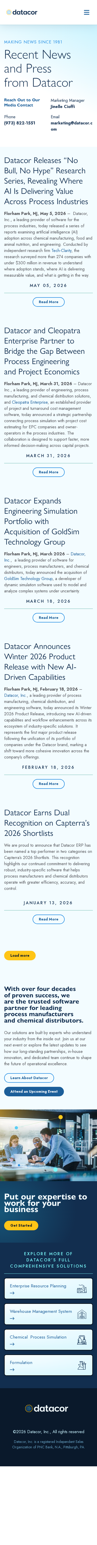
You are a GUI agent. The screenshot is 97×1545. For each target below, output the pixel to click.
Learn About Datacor (29, 1077)
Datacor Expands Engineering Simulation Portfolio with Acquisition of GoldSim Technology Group (41, 521)
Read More (48, 301)
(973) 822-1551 (19, 123)
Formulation (21, 1363)
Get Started (21, 1225)
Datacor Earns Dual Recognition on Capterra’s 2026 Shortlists (47, 823)
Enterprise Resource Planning (38, 1286)
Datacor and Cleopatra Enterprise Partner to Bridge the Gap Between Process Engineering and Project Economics (44, 351)
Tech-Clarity (61, 251)
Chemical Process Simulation (38, 1337)
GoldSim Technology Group (28, 579)
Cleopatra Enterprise (30, 402)
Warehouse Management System (41, 1312)
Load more (19, 955)
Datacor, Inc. (15, 695)
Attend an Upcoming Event (34, 1091)
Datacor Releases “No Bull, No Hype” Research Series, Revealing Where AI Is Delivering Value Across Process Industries (46, 180)
